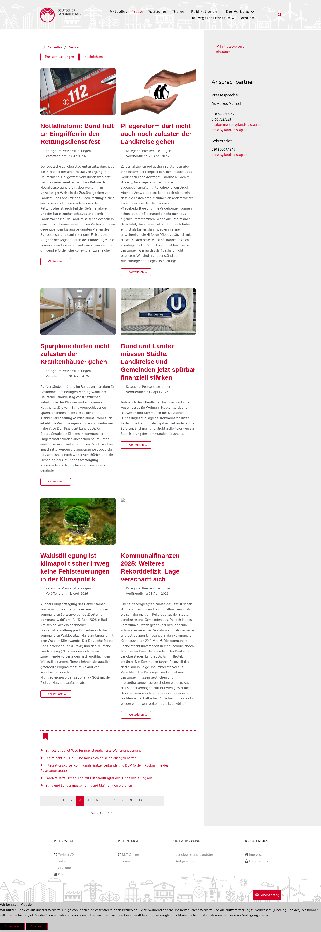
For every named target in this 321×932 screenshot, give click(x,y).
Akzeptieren (12, 926)
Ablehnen (37, 926)
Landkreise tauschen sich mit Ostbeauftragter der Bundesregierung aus (98, 778)
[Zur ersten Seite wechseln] (45, 801)
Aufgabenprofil (187, 861)
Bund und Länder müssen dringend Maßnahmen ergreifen (88, 786)
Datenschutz (258, 861)
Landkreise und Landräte (194, 855)
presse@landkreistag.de (229, 130)
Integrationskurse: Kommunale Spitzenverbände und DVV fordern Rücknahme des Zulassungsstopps (104, 768)
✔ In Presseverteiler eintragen (230, 49)
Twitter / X (66, 855)
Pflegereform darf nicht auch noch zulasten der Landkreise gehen (156, 133)
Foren (125, 861)
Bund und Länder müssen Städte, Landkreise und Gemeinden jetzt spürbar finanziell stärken (158, 362)
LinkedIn (63, 861)
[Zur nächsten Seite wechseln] (150, 801)
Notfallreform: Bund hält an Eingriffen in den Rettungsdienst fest (77, 133)
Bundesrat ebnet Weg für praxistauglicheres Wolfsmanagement (93, 751)
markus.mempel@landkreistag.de (236, 125)
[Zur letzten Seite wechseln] (159, 801)
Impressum (257, 855)
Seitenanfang (269, 895)
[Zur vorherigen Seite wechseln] (54, 801)
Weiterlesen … (56, 261)
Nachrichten (93, 57)
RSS (60, 874)
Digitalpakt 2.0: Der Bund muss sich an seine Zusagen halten (90, 758)
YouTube (64, 868)
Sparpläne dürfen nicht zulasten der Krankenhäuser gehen (75, 354)
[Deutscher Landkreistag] (61, 15)
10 (140, 800)
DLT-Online (130, 855)
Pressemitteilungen (59, 57)
